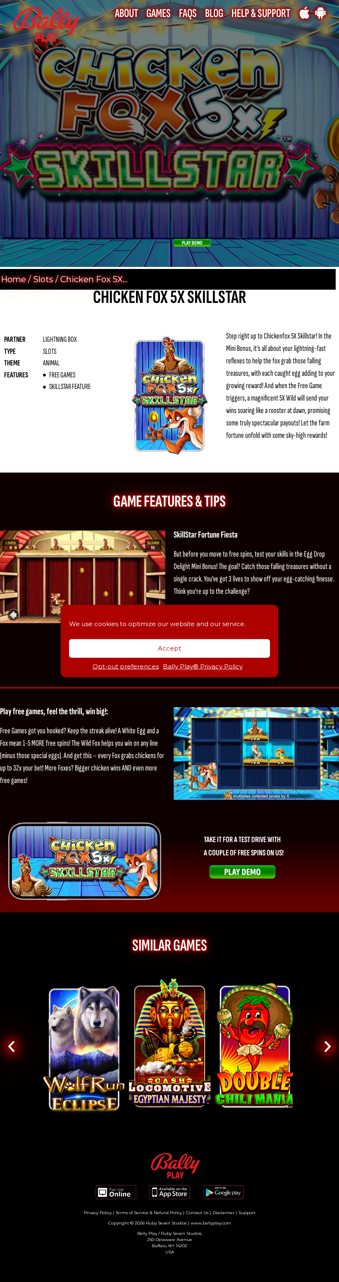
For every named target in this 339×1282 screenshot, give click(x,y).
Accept (169, 648)
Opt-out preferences (126, 666)
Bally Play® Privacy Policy (203, 666)
